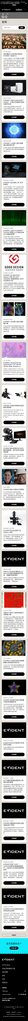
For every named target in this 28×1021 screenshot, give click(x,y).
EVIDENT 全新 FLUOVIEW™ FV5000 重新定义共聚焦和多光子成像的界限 (13, 232)
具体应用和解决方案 (8, 968)
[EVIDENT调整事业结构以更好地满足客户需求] (14, 810)
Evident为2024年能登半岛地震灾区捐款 (13, 744)
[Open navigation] (25, 9)
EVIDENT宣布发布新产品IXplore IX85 (12, 531)
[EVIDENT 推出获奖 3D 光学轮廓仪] (14, 170)
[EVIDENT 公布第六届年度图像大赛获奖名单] (14, 130)
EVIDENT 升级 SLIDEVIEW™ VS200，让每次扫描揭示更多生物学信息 (13, 102)
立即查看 (14, 74)
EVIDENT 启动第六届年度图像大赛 (13, 322)
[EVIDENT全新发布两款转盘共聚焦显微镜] (14, 393)
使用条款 (8, 1012)
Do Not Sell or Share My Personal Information (14, 1016)
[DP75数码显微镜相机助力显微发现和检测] (14, 768)
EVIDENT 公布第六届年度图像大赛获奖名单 (13, 144)
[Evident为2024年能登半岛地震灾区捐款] (14, 730)
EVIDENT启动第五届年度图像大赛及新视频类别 (13, 701)
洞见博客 (5, 972)
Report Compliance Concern (13, 1014)
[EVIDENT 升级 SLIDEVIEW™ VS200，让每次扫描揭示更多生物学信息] (14, 87)
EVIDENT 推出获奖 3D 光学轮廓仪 (13, 183)
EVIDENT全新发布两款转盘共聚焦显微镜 (13, 406)
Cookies (19, 1012)
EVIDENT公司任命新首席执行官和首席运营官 (13, 910)
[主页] (3, 14)
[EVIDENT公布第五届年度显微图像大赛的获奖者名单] (14, 648)
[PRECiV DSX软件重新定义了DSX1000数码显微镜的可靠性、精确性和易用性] (14, 559)
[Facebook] (21, 995)
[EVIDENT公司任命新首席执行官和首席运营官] (14, 896)
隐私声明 (14, 1012)
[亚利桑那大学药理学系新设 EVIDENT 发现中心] (14, 41)
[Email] (25, 991)
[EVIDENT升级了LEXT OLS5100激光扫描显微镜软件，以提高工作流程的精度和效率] (14, 851)
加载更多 (14, 935)
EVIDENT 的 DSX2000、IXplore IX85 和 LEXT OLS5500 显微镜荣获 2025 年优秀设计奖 (13, 278)
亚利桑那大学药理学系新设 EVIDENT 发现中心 (12, 55)
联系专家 (14, 948)
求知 (3, 976)
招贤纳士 (5, 982)
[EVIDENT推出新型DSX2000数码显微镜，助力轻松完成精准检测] (14, 435)
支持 (3, 979)
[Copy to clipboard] (3, 17)
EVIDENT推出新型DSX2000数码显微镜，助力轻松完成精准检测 (13, 450)
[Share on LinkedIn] (6, 17)
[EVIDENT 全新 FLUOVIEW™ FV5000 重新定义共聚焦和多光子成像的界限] (14, 218)
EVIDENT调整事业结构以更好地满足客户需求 (13, 824)
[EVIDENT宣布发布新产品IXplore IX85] (14, 518)
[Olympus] (19, 10)
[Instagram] (19, 995)
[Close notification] (26, 3)
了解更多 (14, 5)
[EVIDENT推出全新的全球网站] (14, 477)
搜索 (21, 27)
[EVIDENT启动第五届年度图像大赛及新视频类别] (14, 687)
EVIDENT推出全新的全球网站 (13, 489)
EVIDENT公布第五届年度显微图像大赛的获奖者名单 (13, 661)
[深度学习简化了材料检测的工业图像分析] (14, 600)
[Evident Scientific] (6, 9)
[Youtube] (25, 995)
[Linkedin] (23, 995)
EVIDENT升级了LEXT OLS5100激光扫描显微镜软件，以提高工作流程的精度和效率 (13, 867)
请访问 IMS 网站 (6, 1000)
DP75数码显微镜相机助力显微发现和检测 (13, 781)
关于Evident (6, 965)
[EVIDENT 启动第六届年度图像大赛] (14, 309)
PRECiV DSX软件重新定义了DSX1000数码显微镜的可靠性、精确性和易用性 (13, 573)
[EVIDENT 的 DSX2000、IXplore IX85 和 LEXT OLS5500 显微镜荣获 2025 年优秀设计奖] (14, 262)
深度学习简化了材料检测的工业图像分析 (13, 613)
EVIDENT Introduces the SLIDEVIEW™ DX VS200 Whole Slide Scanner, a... (12, 364)
